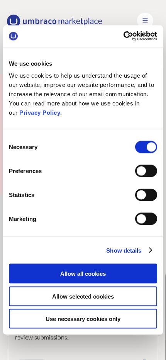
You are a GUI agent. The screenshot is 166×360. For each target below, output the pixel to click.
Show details (123, 250)
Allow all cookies (83, 273)
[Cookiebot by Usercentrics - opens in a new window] (123, 36)
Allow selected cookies (83, 296)
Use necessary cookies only (83, 319)
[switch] (146, 171)
